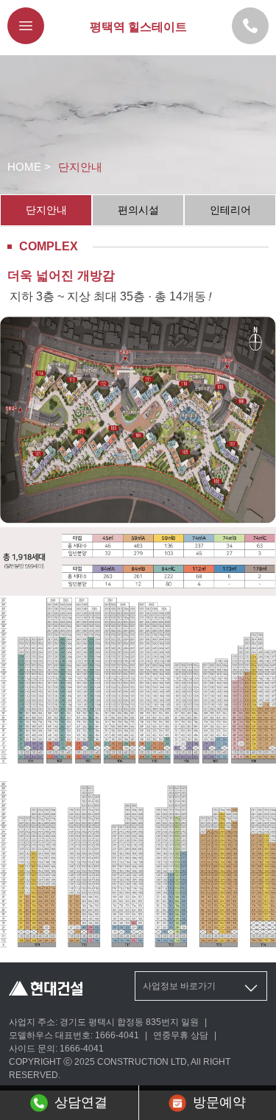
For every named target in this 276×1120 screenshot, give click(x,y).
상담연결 (80, 1102)
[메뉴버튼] (25, 25)
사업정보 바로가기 (179, 986)
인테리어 (230, 210)
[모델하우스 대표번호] (250, 25)
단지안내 (46, 210)
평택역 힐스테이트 (138, 27)
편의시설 (138, 210)
